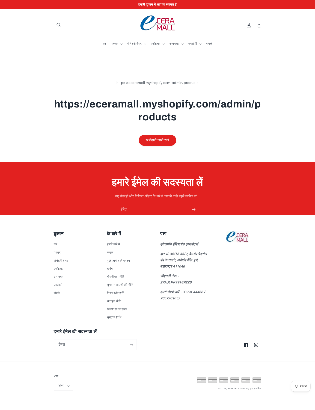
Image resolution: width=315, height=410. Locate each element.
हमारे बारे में (113, 244)
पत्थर (57, 252)
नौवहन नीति (114, 301)
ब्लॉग (110, 268)
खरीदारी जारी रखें (157, 140)
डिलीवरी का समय (117, 309)
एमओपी (58, 285)
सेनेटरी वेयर (61, 260)
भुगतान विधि (114, 317)
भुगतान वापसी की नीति (120, 285)
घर (55, 244)
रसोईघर (58, 268)
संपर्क (57, 293)
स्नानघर (59, 277)
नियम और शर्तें (115, 293)
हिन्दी (61, 385)
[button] (59, 25)
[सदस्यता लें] (194, 209)
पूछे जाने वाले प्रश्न (118, 260)
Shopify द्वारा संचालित (251, 388)
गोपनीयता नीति (116, 277)
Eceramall (234, 388)
